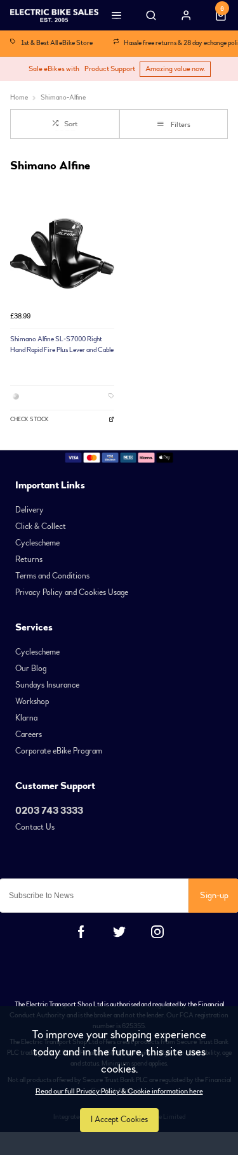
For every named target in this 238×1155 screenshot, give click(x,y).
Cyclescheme (37, 543)
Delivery (29, 510)
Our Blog (30, 668)
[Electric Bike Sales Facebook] (81, 932)
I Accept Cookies (119, 1119)
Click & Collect (40, 526)
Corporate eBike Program (58, 751)
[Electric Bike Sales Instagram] (157, 932)
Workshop (32, 701)
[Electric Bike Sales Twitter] (119, 932)
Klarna (26, 718)
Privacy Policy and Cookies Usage (71, 592)
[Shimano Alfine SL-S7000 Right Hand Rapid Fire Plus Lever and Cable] (62, 254)
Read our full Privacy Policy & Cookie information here (119, 1091)
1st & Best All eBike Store (57, 43)
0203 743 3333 (49, 810)
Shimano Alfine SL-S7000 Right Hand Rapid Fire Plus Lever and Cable (62, 344)
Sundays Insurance (47, 685)
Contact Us (35, 827)
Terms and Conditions (52, 576)
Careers (28, 734)
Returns (29, 559)
